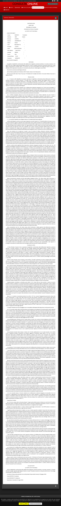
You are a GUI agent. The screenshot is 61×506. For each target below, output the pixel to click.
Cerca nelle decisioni (53, 3)
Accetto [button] (21, 503)
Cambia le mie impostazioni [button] (35, 503)
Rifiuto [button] (26, 503)
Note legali (37, 496)
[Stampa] (56, 18)
